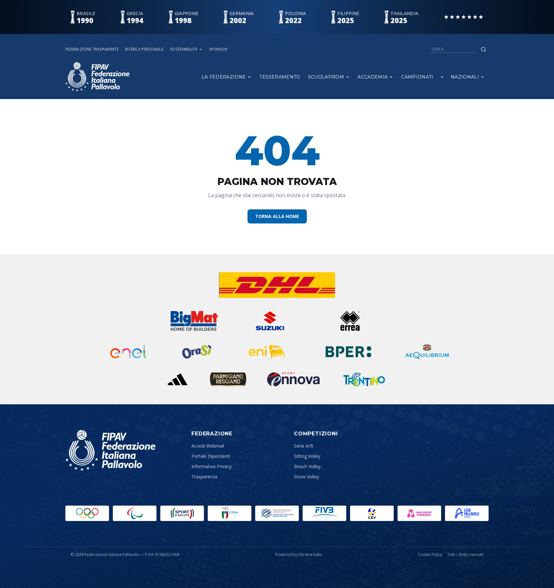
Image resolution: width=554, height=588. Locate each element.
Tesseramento (279, 77)
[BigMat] (194, 321)
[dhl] (277, 285)
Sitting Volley (307, 456)
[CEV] (372, 513)
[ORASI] (197, 351)
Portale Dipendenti (210, 456)
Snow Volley (306, 477)
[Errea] (350, 321)
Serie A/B (303, 446)
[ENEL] (129, 351)
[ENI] (267, 351)
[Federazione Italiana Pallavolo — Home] (97, 76)
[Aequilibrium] (427, 351)
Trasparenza (204, 477)
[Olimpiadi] (87, 513)
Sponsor (218, 49)
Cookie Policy (430, 554)
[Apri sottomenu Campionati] (442, 77)
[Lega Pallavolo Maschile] (467, 513)
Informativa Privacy (211, 466)
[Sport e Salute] (182, 513)
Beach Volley (307, 466)
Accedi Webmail (207, 446)
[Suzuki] (267, 321)
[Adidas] (177, 379)
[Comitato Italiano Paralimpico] (277, 513)
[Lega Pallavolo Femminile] (419, 513)
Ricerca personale (144, 49)
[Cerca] (483, 49)
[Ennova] (293, 379)
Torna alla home (277, 216)
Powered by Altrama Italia (298, 554)
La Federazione (224, 77)
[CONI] (229, 513)
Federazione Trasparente (92, 49)
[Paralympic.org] (134, 513)
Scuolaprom (326, 77)
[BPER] (348, 351)
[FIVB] (324, 513)
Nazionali (465, 77)
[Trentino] (364, 379)
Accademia (372, 77)
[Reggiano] (228, 379)
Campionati (417, 77)
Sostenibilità (183, 49)
